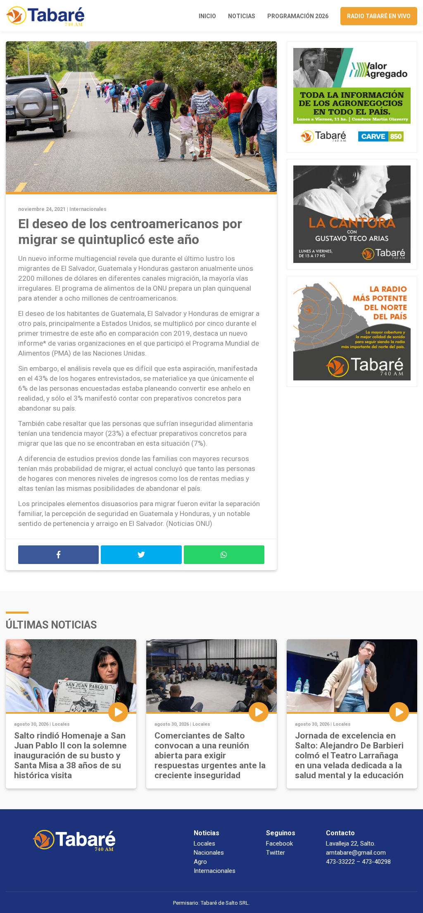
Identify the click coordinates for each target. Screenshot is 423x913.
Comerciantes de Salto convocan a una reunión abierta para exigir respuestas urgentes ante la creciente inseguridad (210, 755)
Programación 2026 (297, 16)
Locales (61, 724)
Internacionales (88, 209)
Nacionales (209, 852)
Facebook (279, 843)
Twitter (275, 852)
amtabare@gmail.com (356, 852)
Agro (200, 861)
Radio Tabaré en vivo (379, 16)
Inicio (207, 16)
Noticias (241, 16)
